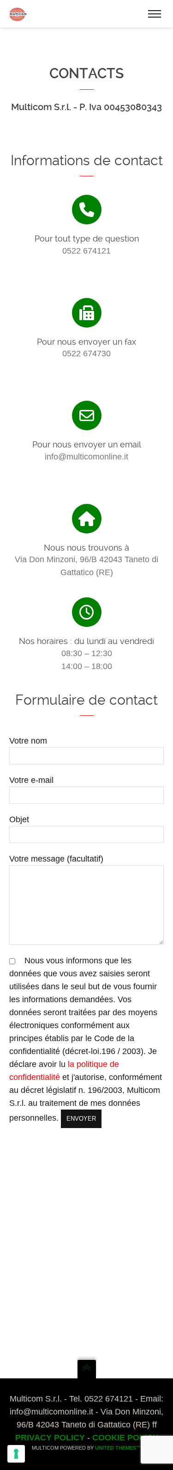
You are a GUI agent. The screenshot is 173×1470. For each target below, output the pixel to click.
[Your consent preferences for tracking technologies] (16, 1454)
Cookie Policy (125, 1437)
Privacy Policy (50, 1437)
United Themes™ (118, 1448)
